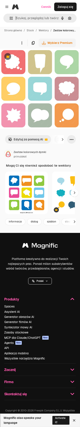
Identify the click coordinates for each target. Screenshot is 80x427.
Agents (12, 343)
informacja (15, 221)
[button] (40, 281)
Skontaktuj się (15, 394)
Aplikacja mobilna (16, 353)
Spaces (9, 306)
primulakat (20, 156)
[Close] (74, 420)
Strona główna (13, 30)
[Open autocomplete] (9, 18)
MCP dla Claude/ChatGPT (26, 338)
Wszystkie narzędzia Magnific (24, 358)
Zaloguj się (65, 7)
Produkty (11, 299)
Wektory (44, 30)
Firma (8, 381)
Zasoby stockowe (16, 332)
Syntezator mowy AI (18, 327)
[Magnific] (40, 246)
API (6, 348)
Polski (40, 281)
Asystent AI (12, 312)
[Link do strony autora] (8, 154)
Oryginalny (29, 57)
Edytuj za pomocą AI (25, 140)
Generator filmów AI (18, 322)
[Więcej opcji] (21, 43)
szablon (51, 221)
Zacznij (10, 369)
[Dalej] (62, 139)
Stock (30, 30)
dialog (34, 221)
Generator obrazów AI (19, 317)
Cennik (46, 7)
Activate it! (60, 420)
